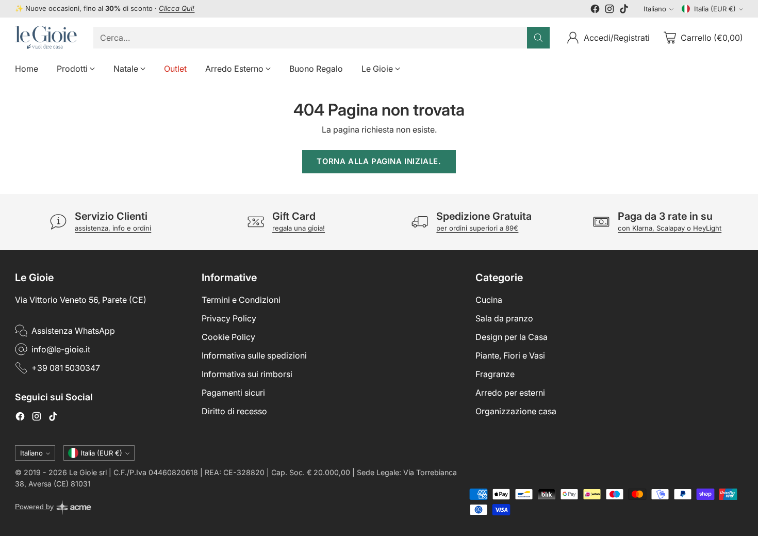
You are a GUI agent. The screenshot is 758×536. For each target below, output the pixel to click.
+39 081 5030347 (65, 368)
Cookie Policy (228, 337)
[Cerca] (538, 37)
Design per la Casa (511, 337)
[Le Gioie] (46, 37)
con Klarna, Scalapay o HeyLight (669, 228)
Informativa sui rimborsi (247, 374)
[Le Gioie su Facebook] (595, 10)
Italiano (655, 9)
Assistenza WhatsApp (73, 331)
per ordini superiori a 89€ (477, 228)
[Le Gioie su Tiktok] (624, 10)
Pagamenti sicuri (233, 392)
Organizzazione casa (515, 411)
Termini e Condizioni (241, 300)
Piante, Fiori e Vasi (510, 355)
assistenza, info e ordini (113, 228)
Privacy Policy (229, 318)
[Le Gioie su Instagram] (609, 10)
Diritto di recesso (234, 411)
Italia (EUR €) (715, 9)
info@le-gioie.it (60, 349)
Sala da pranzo (504, 318)
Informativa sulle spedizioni (254, 355)
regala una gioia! (298, 228)
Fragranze (495, 374)
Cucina (488, 300)
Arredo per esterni (510, 392)
